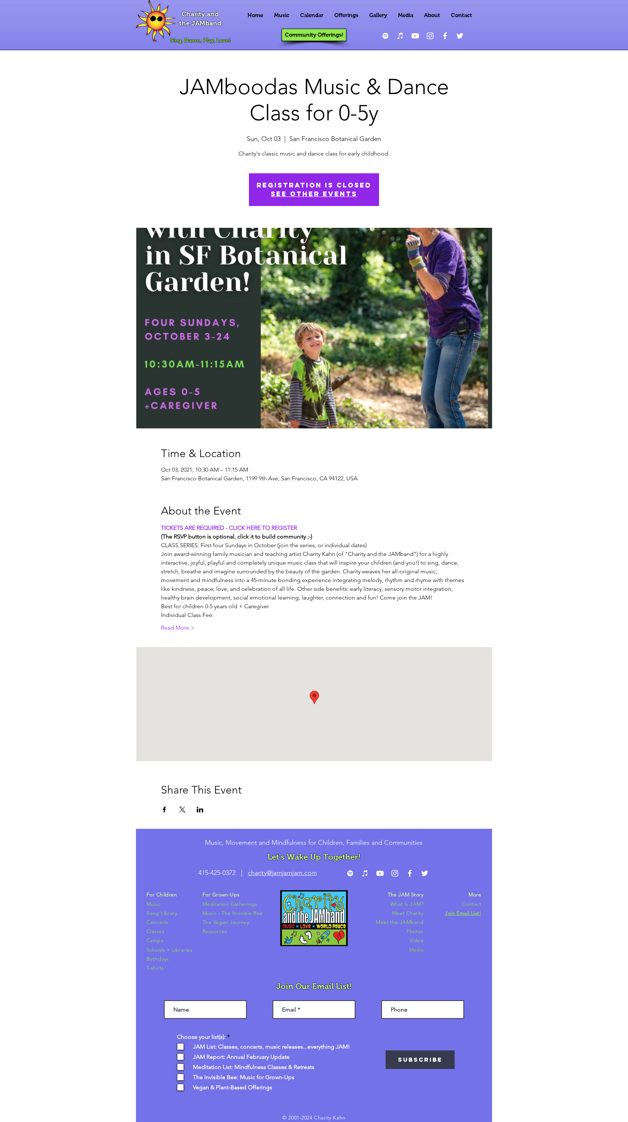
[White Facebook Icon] (445, 35)
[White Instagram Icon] (430, 35)
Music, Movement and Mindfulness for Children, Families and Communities (314, 843)
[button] (282, 15)
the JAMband (200, 23)
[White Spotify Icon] (385, 35)
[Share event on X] (182, 809)
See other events (314, 194)
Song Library (161, 913)
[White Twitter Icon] (459, 35)
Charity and (200, 14)
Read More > (178, 627)
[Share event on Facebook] (164, 809)
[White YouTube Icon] (415, 35)
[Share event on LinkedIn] (200, 809)
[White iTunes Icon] (400, 35)
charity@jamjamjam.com (282, 873)
